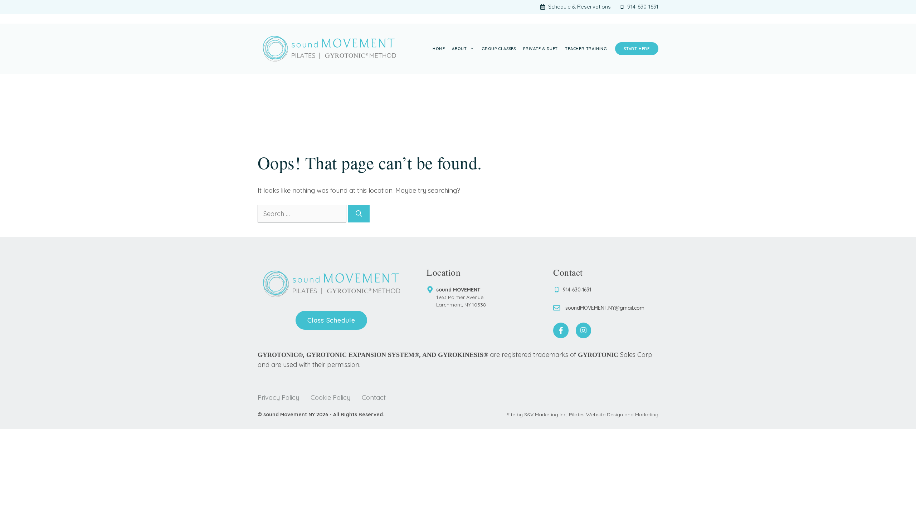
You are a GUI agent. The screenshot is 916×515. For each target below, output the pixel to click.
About (459, 48)
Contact (374, 397)
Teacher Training (586, 48)
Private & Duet (540, 48)
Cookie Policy (330, 397)
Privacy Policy (278, 397)
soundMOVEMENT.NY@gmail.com (604, 308)
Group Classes (499, 48)
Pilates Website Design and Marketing (613, 414)
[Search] (359, 213)
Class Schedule (331, 320)
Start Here (637, 48)
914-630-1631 (577, 289)
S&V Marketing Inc (545, 414)
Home (439, 48)
